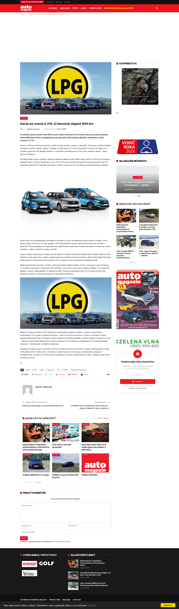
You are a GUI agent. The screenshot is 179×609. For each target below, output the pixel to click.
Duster (34, 370)
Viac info (92, 605)
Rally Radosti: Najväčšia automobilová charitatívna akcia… (92, 563)
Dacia (28, 370)
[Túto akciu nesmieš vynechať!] (65, 432)
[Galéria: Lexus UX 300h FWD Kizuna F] (65, 463)
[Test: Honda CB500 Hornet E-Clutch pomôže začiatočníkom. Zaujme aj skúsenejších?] (73, 586)
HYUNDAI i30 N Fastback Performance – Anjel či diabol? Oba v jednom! (90, 407)
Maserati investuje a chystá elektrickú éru (43, 405)
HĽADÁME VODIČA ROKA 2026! (119, 8)
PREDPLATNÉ (95, 8)
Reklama (59, 2)
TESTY (75, 8)
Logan (42, 370)
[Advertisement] (89, 34)
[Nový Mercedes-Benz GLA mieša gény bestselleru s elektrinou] (95, 432)
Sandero (65, 370)
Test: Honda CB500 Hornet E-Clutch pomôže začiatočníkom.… (94, 584)
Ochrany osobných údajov (61, 541)
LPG (58, 370)
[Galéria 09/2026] (95, 463)
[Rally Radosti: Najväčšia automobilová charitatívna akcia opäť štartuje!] (36, 432)
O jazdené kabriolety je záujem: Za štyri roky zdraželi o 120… (95, 574)
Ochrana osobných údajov (33, 600)
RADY (83, 8)
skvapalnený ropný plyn (78, 370)
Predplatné (50, 2)
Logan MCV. (50, 370)
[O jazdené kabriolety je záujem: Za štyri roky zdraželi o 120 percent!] (73, 575)
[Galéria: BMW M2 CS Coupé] (36, 463)
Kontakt (67, 2)
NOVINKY (53, 8)
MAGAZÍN (65, 8)
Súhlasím (168, 605)
